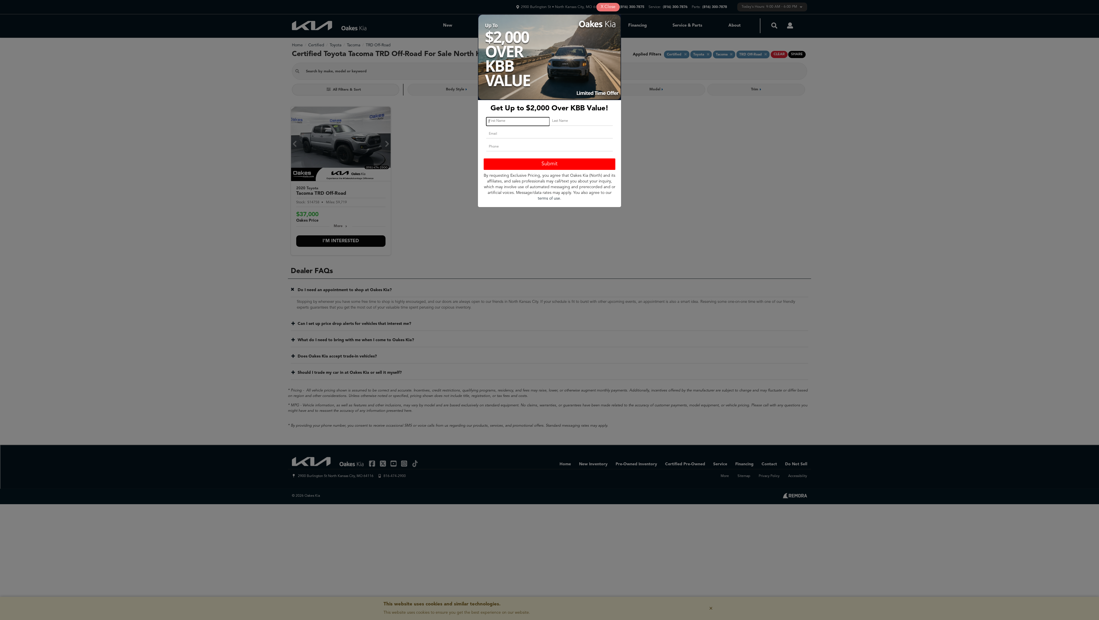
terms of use (549, 198)
